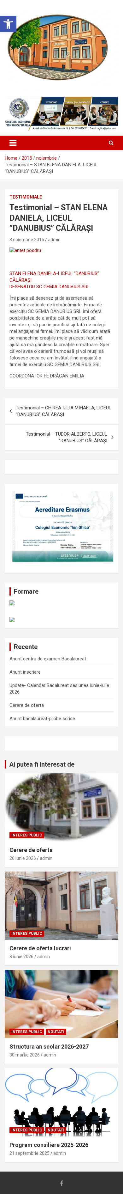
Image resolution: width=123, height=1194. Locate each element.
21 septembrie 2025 (29, 1153)
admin (54, 239)
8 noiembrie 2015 (26, 239)
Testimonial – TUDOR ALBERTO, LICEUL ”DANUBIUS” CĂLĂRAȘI (66, 437)
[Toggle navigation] (13, 143)
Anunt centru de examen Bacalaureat (47, 659)
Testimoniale (25, 196)
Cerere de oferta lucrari (40, 948)
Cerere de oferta (26, 705)
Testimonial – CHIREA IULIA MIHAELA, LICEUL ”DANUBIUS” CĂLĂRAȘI (63, 411)
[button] (8, 24)
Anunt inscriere (25, 672)
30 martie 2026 (24, 1054)
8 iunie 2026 (21, 956)
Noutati (56, 1032)
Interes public (26, 835)
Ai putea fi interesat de (41, 764)
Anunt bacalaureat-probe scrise (42, 718)
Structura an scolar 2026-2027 (49, 1046)
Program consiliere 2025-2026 (48, 1145)
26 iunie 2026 (22, 858)
